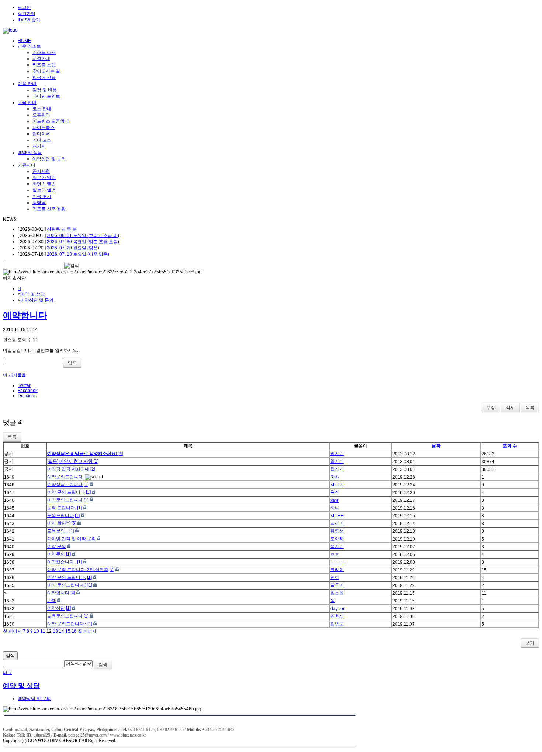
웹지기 (337, 453)
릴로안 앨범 (44, 190)
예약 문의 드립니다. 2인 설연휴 (77, 569)
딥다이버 (41, 133)
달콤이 (337, 585)
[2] (92, 469)
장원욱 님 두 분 (62, 229)
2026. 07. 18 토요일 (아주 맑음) (78, 254)
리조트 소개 (44, 52)
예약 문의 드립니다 (66, 492)
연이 (334, 577)
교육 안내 (27, 102)
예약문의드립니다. (65, 476)
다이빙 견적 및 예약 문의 (71, 538)
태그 (7, 672)
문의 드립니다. (61, 507)
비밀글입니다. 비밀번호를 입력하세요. (40, 350)
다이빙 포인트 (46, 96)
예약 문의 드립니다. (66, 577)
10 (36, 631)
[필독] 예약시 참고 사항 (70, 461)
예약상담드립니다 (65, 484)
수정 (490, 407)
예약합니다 (25, 315)
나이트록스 (43, 127)
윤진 (334, 492)
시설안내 (41, 58)
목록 (529, 407)
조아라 (337, 538)
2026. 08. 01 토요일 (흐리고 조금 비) (83, 235)
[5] (74, 523)
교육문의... (57, 531)
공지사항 (41, 171)
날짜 (436, 445)
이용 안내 (27, 83)
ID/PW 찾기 (29, 19)
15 (67, 631)
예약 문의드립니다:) (66, 585)
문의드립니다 (60, 515)
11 (42, 631)
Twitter (24, 385)
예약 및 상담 (30, 152)
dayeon (337, 608)
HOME (24, 40)
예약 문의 (56, 546)
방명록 (39, 202)
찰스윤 (337, 592)
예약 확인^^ (58, 523)
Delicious (27, 395)
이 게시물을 (14, 375)
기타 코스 (41, 140)
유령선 (337, 531)
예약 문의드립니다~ (66, 623)
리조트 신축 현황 (49, 208)
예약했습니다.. (61, 561)
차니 (334, 507)
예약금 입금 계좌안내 (68, 469)
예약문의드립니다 (65, 500)
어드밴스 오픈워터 (50, 121)
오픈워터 (41, 115)
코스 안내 (41, 108)
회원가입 (26, 13)
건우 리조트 (29, 46)
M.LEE (337, 484)
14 (61, 631)
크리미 (337, 523)
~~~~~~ (338, 562)
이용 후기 (41, 196)
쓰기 (529, 643)
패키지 (39, 146)
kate (334, 500)
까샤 (334, 476)
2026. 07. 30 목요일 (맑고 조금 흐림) (83, 241)
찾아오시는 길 (46, 71)
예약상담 (56, 608)
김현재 (337, 616)
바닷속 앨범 (44, 183)
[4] (120, 453)
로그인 (24, 7)
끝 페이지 (87, 631)
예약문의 (56, 554)
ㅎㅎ (334, 554)
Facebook (28, 390)
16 (74, 631)
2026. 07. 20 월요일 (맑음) (73, 248)
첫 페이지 (12, 631)
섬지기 (337, 546)
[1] (96, 461)
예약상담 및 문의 (49, 158)
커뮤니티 (26, 165)
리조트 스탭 (44, 64)
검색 (10, 655)
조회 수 (510, 445)
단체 (51, 600)
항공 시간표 (44, 77)
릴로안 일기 (44, 177)
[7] (112, 569)
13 (55, 631)
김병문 (337, 623)
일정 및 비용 (44, 89)
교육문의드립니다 (65, 616)
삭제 (510, 407)
